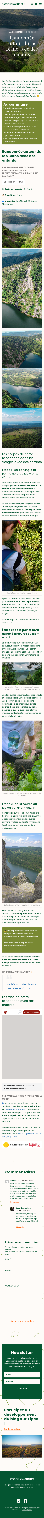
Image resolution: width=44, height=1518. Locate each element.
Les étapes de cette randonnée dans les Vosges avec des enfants (21, 116)
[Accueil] (13, 4)
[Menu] (40, 4)
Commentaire (12, 1286)
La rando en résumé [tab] (13, 182)
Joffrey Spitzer (27, 1510)
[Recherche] (32, 4)
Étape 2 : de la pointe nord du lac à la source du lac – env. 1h (22, 128)
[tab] (22, 1087)
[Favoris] (36, 4)
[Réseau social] (18, 1501)
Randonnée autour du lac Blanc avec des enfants (19, 110)
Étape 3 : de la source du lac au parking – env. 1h (19, 134)
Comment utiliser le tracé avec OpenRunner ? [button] (19, 1087)
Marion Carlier (33, 1508)
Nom (8, 1259)
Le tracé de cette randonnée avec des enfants (21, 140)
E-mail (8, 1270)
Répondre (14, 1202)
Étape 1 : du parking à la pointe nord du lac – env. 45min (22, 122)
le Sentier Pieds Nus (15, 1109)
